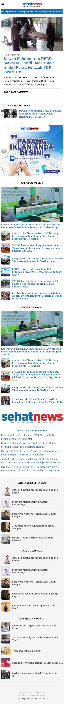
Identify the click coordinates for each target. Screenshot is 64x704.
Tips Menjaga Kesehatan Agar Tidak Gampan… (33, 527)
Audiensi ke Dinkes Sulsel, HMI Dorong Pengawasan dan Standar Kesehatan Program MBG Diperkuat (35, 363)
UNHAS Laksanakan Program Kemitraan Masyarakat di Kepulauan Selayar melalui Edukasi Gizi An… (36, 248)
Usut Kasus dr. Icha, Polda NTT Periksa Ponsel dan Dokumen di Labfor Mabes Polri (37, 401)
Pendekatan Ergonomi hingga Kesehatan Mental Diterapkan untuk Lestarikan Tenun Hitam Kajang (37, 295)
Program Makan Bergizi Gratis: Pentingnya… (30, 503)
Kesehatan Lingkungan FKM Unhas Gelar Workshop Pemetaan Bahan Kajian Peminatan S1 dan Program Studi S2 (31, 351)
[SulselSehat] (32, 4)
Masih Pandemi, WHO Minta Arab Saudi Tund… (35, 639)
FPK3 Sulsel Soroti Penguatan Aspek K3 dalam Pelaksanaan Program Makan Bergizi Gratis (35, 284)
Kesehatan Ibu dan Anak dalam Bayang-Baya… (35, 595)
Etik (36, 698)
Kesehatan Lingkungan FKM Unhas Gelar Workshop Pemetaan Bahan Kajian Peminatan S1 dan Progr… (31, 226)
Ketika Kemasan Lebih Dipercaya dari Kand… (33, 607)
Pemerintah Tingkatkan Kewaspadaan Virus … (34, 627)
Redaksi (30, 698)
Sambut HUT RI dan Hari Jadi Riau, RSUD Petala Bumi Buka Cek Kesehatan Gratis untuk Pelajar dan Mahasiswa (31, 460)
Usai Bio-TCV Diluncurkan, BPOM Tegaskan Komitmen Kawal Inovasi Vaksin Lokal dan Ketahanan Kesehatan (30, 468)
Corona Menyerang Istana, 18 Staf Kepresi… (37, 662)
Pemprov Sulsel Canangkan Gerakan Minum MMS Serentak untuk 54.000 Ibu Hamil (37, 260)
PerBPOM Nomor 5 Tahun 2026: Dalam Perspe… (34, 515)
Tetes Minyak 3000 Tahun (26, 650)
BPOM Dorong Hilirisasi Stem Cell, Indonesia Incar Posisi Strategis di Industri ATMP (37, 272)
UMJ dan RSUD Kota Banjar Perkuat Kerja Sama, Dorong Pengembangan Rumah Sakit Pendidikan (30, 452)
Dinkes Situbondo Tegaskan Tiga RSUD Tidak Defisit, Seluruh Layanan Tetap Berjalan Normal (29, 445)
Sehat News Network (32, 430)
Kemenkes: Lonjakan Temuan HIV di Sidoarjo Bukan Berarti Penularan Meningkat (28, 437)
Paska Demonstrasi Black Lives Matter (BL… (34, 674)
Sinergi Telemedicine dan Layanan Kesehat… (32, 539)
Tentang (21, 698)
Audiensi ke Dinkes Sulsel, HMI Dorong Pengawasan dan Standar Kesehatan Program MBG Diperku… (35, 236)
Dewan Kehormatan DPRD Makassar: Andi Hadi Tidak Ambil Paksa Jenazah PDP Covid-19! (29, 65)
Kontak (43, 698)
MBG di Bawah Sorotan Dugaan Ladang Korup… (35, 491)
